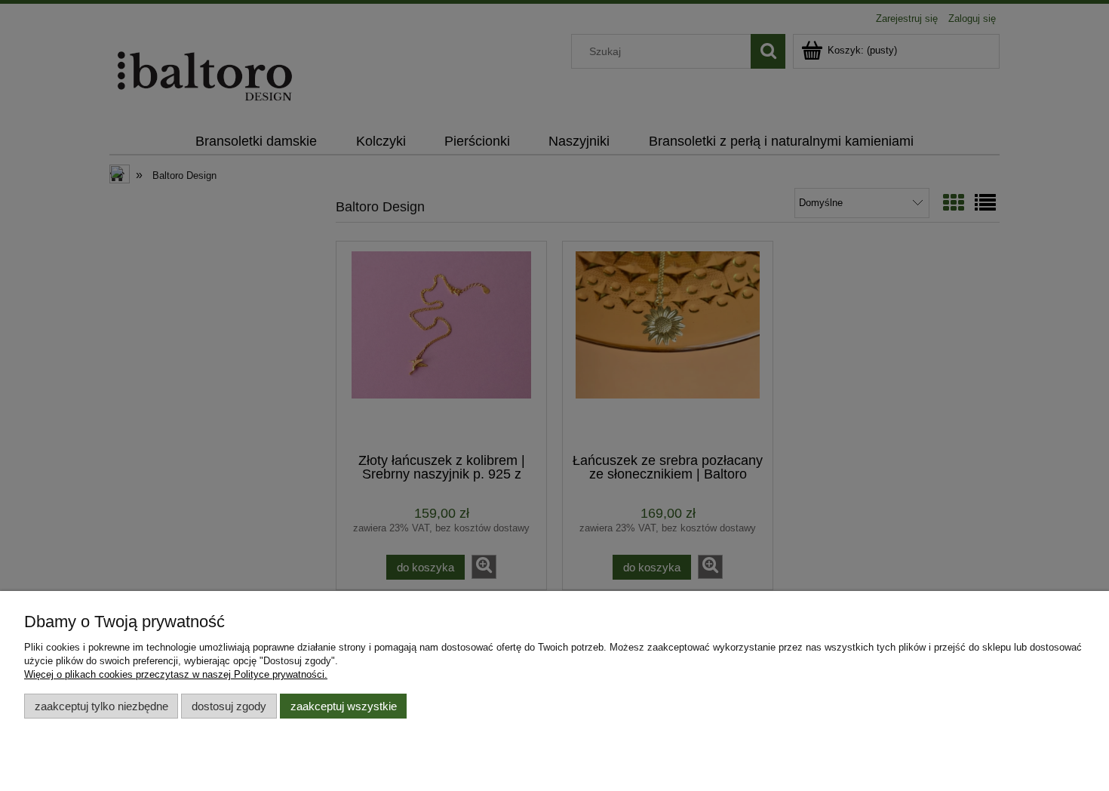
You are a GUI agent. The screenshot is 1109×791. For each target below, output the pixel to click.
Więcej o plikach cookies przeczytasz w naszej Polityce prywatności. (175, 674)
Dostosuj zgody (229, 706)
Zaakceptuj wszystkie (343, 706)
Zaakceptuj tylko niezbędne (101, 706)
